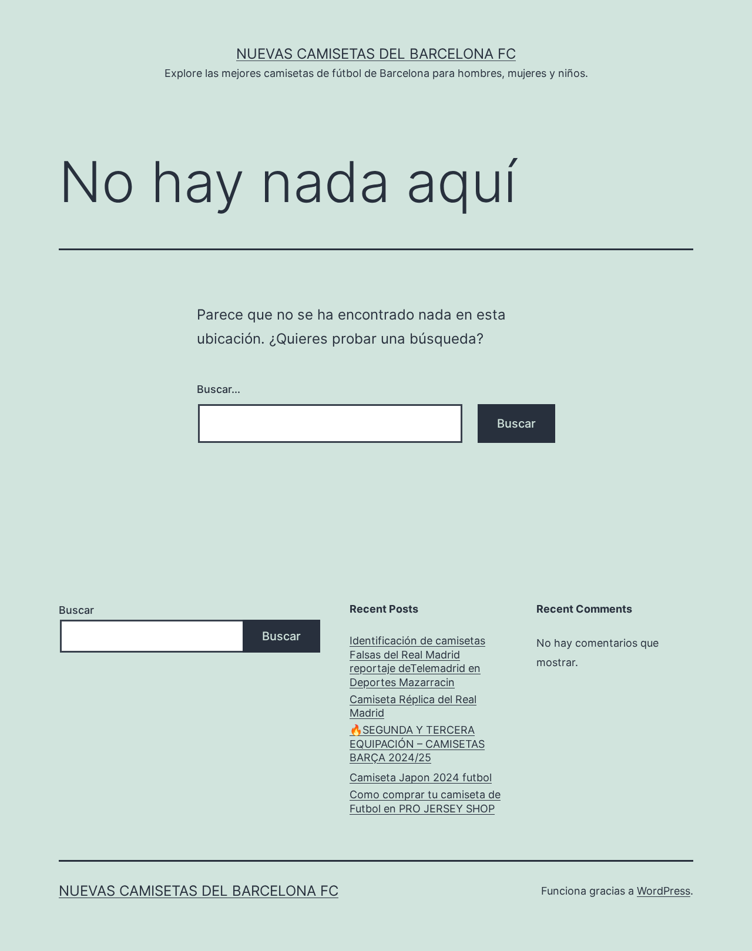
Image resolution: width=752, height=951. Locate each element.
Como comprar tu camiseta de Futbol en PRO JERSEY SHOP (425, 801)
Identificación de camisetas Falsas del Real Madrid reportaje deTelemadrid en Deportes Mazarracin (417, 661)
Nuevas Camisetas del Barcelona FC (376, 53)
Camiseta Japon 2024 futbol (421, 777)
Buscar (76, 610)
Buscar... (218, 389)
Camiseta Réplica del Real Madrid (413, 706)
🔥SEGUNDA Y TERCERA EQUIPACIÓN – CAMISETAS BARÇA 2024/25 (417, 744)
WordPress (663, 891)
